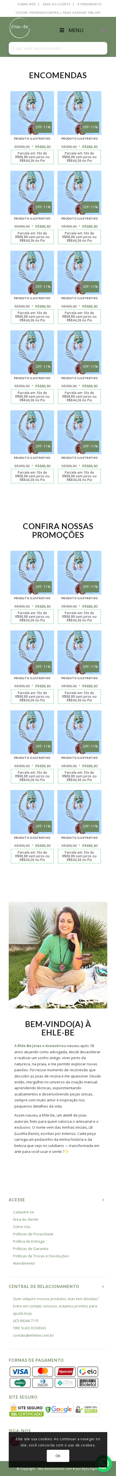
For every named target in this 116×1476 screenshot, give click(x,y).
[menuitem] (27, 4)
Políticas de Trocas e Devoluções (41, 1255)
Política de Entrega (28, 1241)
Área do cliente (26, 1219)
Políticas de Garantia (30, 1248)
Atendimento (24, 1263)
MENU (76, 30)
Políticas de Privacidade (33, 1233)
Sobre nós (22, 1226)
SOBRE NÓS (26, 4)
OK (58, 1455)
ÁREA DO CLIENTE (56, 4)
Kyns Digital (90, 1468)
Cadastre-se (23, 1212)
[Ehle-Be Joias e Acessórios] (48, 28)
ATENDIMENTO (89, 4)
